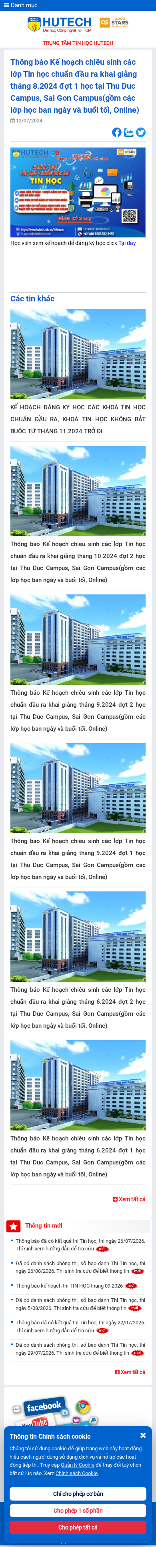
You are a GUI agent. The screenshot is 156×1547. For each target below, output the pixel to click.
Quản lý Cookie (77, 1465)
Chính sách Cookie (77, 1473)
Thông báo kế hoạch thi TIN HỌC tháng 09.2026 (70, 1286)
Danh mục (23, 5)
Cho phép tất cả (78, 1527)
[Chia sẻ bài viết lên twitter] (141, 133)
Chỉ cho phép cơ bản (78, 1494)
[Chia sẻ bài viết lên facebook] (117, 133)
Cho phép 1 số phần (78, 1510)
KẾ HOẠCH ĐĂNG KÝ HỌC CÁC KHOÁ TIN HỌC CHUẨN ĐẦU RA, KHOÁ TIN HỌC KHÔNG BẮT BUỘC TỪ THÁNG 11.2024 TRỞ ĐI (78, 419)
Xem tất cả (132, 1199)
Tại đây (127, 243)
